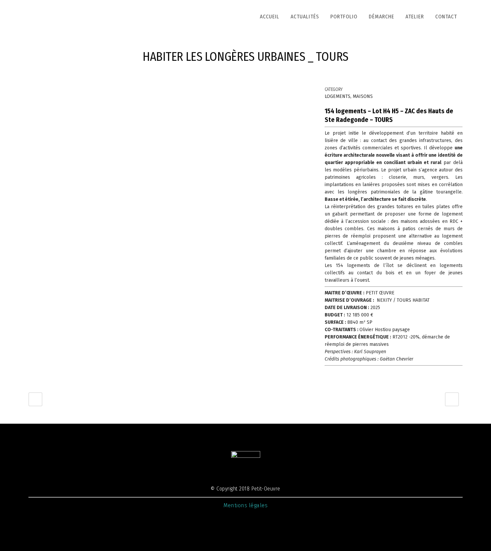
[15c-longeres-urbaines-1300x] (58, 91)
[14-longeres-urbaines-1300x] (57, 91)
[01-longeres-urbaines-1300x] (33, 91)
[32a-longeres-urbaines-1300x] (67, 91)
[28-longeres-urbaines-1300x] (43, 91)
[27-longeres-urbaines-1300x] (55, 91)
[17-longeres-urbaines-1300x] (51, 91)
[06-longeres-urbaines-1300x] (35, 91)
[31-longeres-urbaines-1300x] (66, 91)
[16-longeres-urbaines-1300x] (59, 91)
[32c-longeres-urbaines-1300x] (70, 91)
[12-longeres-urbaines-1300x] (41, 91)
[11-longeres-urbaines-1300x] (45, 91)
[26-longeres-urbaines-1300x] (46, 91)
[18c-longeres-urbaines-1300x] (53, 91)
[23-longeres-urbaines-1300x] (47, 91)
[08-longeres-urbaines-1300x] (29, 91)
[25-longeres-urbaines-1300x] (50, 91)
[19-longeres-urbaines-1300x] (54, 91)
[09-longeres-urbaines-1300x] (39, 91)
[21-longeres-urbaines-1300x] (62, 91)
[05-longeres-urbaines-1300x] (38, 91)
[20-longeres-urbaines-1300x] (63, 91)
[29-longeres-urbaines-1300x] (42, 91)
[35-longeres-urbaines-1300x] (71, 91)
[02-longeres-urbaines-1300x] (31, 91)
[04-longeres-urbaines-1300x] (34, 91)
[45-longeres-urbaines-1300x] (37, 91)
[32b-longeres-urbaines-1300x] (69, 91)
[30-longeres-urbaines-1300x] (65, 91)
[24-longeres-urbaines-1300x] (49, 91)
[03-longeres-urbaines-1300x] (30, 91)
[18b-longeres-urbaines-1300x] (61, 91)
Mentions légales (245, 505)
